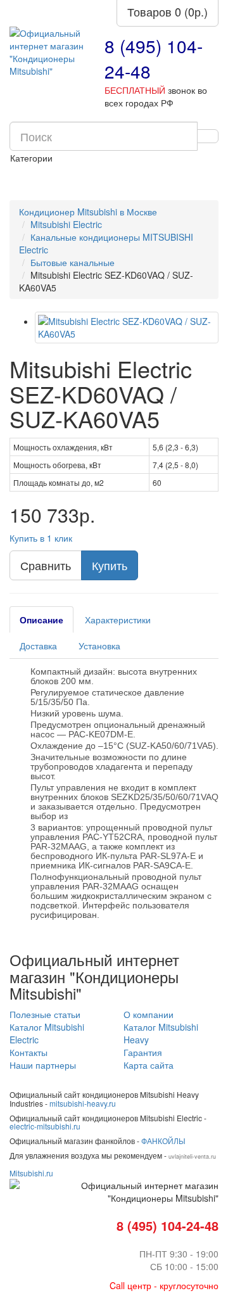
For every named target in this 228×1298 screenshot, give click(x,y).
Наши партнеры (43, 1065)
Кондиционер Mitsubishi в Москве (88, 211)
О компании (149, 1014)
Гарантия (143, 1052)
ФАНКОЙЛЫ (163, 1140)
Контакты (29, 1052)
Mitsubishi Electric (66, 224)
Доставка (38, 645)
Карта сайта (149, 1065)
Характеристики (118, 619)
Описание (41, 619)
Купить (109, 565)
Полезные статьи (45, 1014)
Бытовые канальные (72, 262)
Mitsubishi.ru (31, 1173)
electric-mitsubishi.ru (45, 1126)
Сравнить (45, 565)
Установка (99, 645)
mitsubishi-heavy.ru (82, 1103)
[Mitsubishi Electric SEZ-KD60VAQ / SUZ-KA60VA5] (126, 327)
